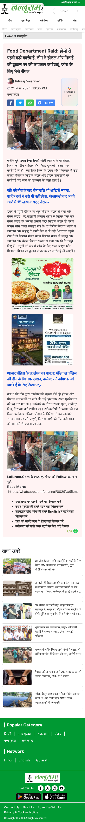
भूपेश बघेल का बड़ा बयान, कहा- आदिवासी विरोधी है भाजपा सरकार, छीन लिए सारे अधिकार (56, 631)
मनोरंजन (44, 20)
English (24, 760)
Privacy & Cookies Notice (21, 812)
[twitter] (47, 788)
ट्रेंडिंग (60, 20)
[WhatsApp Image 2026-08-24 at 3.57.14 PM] (42, 364)
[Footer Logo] (42, 778)
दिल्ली (4, 29)
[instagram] (54, 788)
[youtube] (61, 788)
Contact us (11, 807)
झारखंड (49, 29)
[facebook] (40, 788)
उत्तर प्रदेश (16, 29)
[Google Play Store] (28, 797)
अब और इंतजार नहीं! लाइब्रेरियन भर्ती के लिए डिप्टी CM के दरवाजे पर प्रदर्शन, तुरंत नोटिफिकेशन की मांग (58, 565)
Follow (48, 102)
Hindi (8, 760)
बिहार (40, 29)
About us (28, 807)
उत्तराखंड (29, 29)
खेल (75, 20)
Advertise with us (50, 807)
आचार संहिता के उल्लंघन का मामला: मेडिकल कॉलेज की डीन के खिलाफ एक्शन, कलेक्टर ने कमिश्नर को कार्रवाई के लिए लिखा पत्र (42, 379)
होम (10, 20)
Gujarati (42, 760)
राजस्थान (42, 734)
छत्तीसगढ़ (74, 29)
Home (9, 36)
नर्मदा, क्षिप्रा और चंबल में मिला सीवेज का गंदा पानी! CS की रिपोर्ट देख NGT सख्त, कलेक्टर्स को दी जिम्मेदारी (57, 698)
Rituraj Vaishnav (27, 81)
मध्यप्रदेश (61, 29)
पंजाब (58, 734)
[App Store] (54, 797)
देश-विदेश (25, 20)
